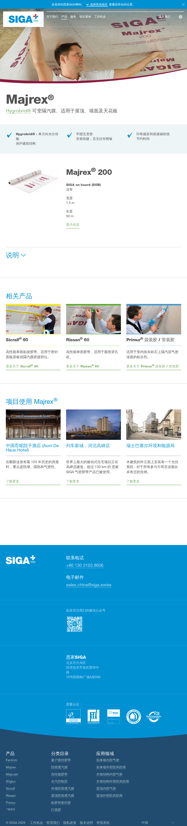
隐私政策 (69, 823)
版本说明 (86, 823)
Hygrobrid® (18, 111)
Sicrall (10, 788)
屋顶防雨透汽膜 (62, 795)
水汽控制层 (59, 781)
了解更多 (11, 809)
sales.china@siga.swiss (88, 584)
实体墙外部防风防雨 (111, 767)
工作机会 (36, 823)
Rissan (11, 795)
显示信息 (72, 224)
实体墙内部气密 (107, 760)
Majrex (11, 767)
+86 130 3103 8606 (84, 565)
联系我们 (53, 823)
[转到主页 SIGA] (23, 19)
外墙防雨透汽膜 (62, 788)
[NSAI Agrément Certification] (113, 716)
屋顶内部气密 (106, 788)
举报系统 (103, 823)
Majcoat (12, 774)
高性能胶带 (59, 774)
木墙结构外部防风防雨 (112, 781)
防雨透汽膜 (59, 767)
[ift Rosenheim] (93, 716)
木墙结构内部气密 (109, 774)
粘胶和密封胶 (61, 803)
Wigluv (11, 781)
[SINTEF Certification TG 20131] (133, 716)
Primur (11, 803)
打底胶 (56, 810)
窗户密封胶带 (61, 760)
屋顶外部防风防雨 (109, 795)
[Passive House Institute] (73, 716)
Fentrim (11, 760)
